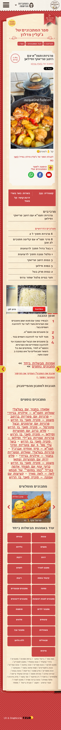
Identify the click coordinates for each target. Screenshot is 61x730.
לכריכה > (48, 43)
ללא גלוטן (19, 640)
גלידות (19, 546)
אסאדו (15, 682)
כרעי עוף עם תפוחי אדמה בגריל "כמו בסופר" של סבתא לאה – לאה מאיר (31, 470)
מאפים (43, 546)
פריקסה (26, 670)
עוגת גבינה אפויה (33, 679)
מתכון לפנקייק (20, 661)
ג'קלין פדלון (36, 63)
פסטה (43, 588)
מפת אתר (50, 658)
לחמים (19, 567)
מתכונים (15, 658)
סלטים (19, 619)
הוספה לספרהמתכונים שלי (39, 168)
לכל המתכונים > (33, 43)
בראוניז (44, 676)
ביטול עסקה (39, 658)
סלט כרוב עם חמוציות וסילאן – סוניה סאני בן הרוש (32, 432)
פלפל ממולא (47, 679)
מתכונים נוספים (43, 366)
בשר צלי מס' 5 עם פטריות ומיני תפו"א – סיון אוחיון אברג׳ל (31, 445)
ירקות (19, 557)
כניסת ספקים (26, 658)
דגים (43, 557)
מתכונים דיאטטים (19, 598)
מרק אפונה (36, 670)
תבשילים (43, 640)
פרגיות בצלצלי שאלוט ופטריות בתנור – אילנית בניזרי (31, 454)
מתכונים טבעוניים (19, 588)
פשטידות (43, 630)
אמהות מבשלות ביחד (39, 363)
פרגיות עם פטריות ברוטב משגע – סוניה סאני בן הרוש (32, 418)
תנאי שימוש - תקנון (42, 682)
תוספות (19, 609)
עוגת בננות (16, 670)
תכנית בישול (26, 682)
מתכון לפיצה (51, 664)
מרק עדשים (13, 676)
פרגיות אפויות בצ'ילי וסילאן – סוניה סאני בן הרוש (31, 439)
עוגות (43, 536)
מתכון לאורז (43, 567)
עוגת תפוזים (39, 664)
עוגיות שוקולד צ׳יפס (19, 673)
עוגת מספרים (48, 670)
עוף (41, 193)
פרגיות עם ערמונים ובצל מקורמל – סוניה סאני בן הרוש (31, 425)
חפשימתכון (12, 22)
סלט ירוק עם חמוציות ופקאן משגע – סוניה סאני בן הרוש (31, 459)
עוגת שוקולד (33, 661)
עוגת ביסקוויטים (46, 667)
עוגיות (19, 536)
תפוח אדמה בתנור (29, 667)
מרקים (43, 650)
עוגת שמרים (14, 664)
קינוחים (43, 619)
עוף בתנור (24, 676)
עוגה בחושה (26, 664)
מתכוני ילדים (43, 609)
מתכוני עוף (19, 630)
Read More (39, 309)
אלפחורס (53, 676)
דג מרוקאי (35, 676)
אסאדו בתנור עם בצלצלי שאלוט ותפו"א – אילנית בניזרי (30, 411)
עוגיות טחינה (48, 673)
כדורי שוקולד (46, 661)
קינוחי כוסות (43, 577)
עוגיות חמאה (36, 673)
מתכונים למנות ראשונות (43, 598)
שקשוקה (16, 667)
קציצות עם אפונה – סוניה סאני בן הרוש (30, 475)
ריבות (19, 577)
